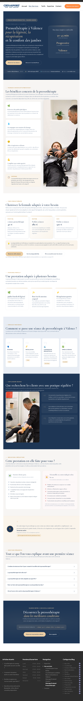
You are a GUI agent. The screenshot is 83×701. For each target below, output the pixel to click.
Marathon (67, 674)
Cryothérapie (68, 665)
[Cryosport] (12, 6)
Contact (58, 6)
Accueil (24, 6)
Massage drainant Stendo (71, 676)
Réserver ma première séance (34, 634)
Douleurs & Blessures (70, 668)
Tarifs (43, 6)
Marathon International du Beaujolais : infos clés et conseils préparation (12, 688)
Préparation (67, 685)
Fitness (66, 672)
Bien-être (67, 663)
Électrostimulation (69, 670)
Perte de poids (68, 682)
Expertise (50, 6)
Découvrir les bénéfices (32, 62)
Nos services (48, 666)
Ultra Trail (66, 693)
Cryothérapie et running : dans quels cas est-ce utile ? (12, 666)
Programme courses (70, 687)
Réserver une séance (73, 6)
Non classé (67, 678)
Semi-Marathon (68, 691)
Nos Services (33, 6)
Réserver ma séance (14, 62)
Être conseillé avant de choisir (53, 254)
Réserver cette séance (14, 254)
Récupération (68, 689)
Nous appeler (53, 634)
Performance (68, 680)
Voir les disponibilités (33, 254)
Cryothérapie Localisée (53, 672)
